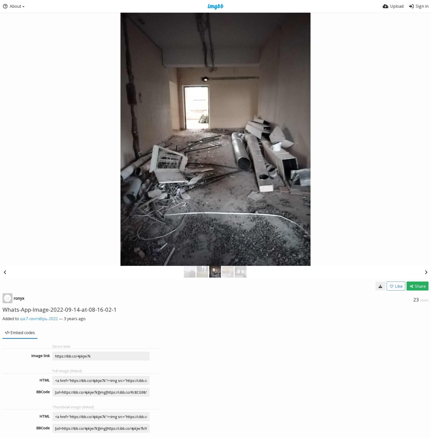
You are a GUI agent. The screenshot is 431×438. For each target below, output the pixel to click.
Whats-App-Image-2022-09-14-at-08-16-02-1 (59, 309)
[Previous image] (5, 272)
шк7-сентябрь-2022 (39, 318)
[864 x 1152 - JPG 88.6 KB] (380, 286)
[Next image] (426, 272)
